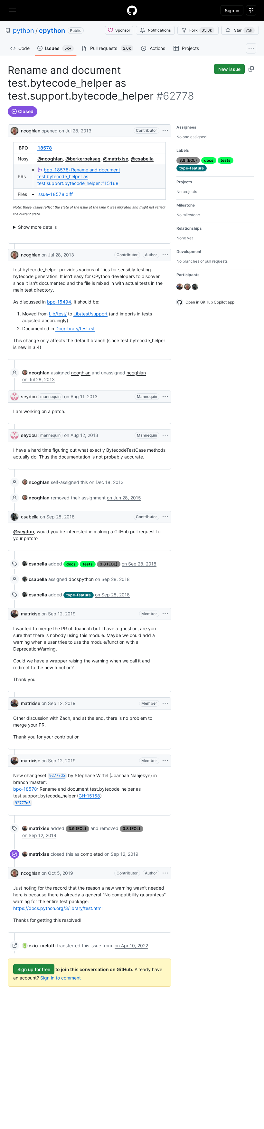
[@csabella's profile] (14, 517)
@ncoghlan (50, 158)
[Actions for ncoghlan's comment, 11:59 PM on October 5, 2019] (165, 873)
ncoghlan (30, 130)
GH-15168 (89, 795)
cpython (52, 30)
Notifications (159, 30)
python (23, 30)
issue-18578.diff (55, 194)
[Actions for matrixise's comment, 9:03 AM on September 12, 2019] (165, 760)
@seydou (23, 531)
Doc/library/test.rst (75, 328)
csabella (30, 516)
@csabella (142, 158)
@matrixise (115, 158)
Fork (200, 30)
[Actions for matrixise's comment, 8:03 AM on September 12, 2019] (165, 613)
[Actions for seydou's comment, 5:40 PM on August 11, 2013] (165, 396)
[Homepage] (132, 10)
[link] (36, 372)
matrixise (30, 613)
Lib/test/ (58, 313)
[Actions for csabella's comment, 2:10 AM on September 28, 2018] (165, 516)
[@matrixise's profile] (14, 614)
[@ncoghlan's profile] (14, 130)
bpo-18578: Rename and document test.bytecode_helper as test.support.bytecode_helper (78, 176)
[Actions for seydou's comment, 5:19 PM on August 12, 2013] (165, 435)
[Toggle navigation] (12, 10)
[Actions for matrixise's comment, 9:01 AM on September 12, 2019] (165, 703)
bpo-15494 (59, 301)
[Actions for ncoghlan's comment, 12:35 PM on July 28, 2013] (165, 254)
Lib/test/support (90, 313)
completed (91, 854)
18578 (44, 147)
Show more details (37, 227)
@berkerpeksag (82, 158)
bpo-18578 (25, 789)
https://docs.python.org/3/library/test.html (57, 908)
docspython (81, 579)
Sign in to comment (60, 977)
